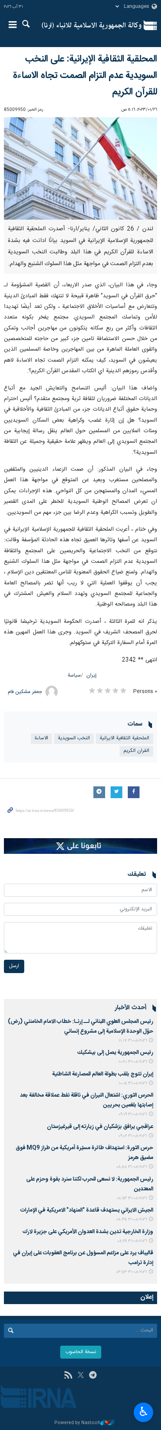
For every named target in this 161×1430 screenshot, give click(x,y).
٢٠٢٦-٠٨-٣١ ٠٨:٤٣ (131, 1198)
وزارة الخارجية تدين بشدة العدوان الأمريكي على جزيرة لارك (87, 1232)
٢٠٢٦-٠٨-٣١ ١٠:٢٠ (132, 1062)
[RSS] (68, 1376)
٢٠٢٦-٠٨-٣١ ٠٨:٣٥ (131, 1219)
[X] (80, 1376)
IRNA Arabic (91, 25)
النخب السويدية (74, 738)
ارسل (14, 966)
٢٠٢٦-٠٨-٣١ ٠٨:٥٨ (131, 1167)
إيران (91, 675)
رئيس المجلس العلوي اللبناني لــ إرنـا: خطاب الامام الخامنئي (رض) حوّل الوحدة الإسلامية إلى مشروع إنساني (80, 1026)
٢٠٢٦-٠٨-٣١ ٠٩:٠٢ (132, 1136)
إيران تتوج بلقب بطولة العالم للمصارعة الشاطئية (102, 1074)
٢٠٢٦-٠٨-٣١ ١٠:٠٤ (132, 1083)
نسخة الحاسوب (80, 1352)
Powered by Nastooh (77, 1423)
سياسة (74, 675)
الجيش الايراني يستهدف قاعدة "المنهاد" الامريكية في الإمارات (86, 1210)
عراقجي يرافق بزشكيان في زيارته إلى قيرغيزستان (100, 1127)
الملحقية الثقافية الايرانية (124, 738)
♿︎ (143, 1412)
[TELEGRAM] (93, 1376)
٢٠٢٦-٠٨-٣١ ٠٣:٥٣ (131, 1272)
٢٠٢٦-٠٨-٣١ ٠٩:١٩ (132, 1114)
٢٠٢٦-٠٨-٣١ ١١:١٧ (132, 1040)
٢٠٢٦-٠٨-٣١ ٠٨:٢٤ (132, 1241)
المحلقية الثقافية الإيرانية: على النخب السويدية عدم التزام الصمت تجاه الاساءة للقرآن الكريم (85, 75)
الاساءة (41, 738)
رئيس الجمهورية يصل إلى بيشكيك (115, 1052)
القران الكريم (136, 751)
